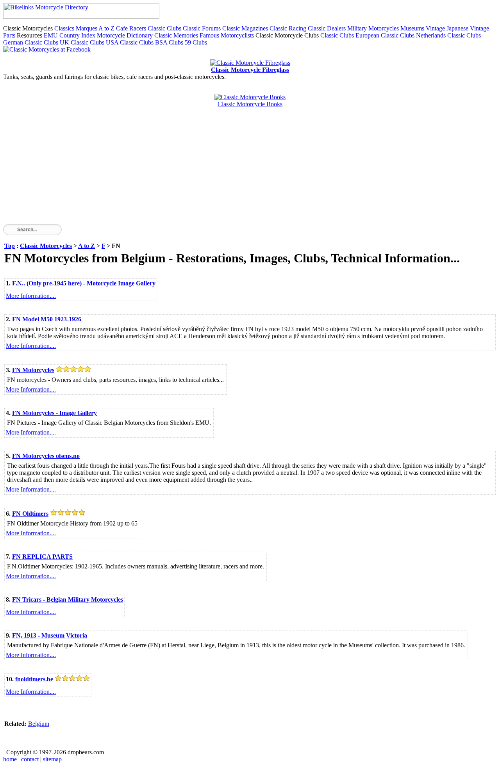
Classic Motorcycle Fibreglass (250, 69)
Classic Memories (176, 35)
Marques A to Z (95, 28)
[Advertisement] (237, 169)
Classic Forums (202, 28)
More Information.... (31, 295)
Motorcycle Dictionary (125, 35)
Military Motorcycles (373, 28)
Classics (64, 28)
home (10, 759)
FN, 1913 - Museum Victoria (49, 635)
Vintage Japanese (447, 28)
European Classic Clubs (384, 35)
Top (9, 245)
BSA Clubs (169, 42)
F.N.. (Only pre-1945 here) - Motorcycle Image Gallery (83, 283)
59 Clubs (196, 42)
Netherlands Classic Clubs (448, 35)
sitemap (52, 759)
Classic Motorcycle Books (250, 104)
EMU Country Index (69, 35)
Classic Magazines (245, 28)
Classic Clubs (164, 28)
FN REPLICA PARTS (42, 556)
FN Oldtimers (30, 513)
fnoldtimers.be (34, 679)
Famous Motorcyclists (227, 35)
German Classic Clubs (30, 42)
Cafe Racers (131, 28)
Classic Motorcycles (46, 245)
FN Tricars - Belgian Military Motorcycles (67, 599)
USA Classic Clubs (130, 42)
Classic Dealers (327, 28)
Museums (412, 28)
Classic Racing (288, 28)
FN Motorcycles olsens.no (46, 455)
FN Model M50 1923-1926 (46, 319)
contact (30, 759)
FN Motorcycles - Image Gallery (54, 413)
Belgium (38, 723)
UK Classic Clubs (82, 42)
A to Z (86, 245)
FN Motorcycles (33, 370)
